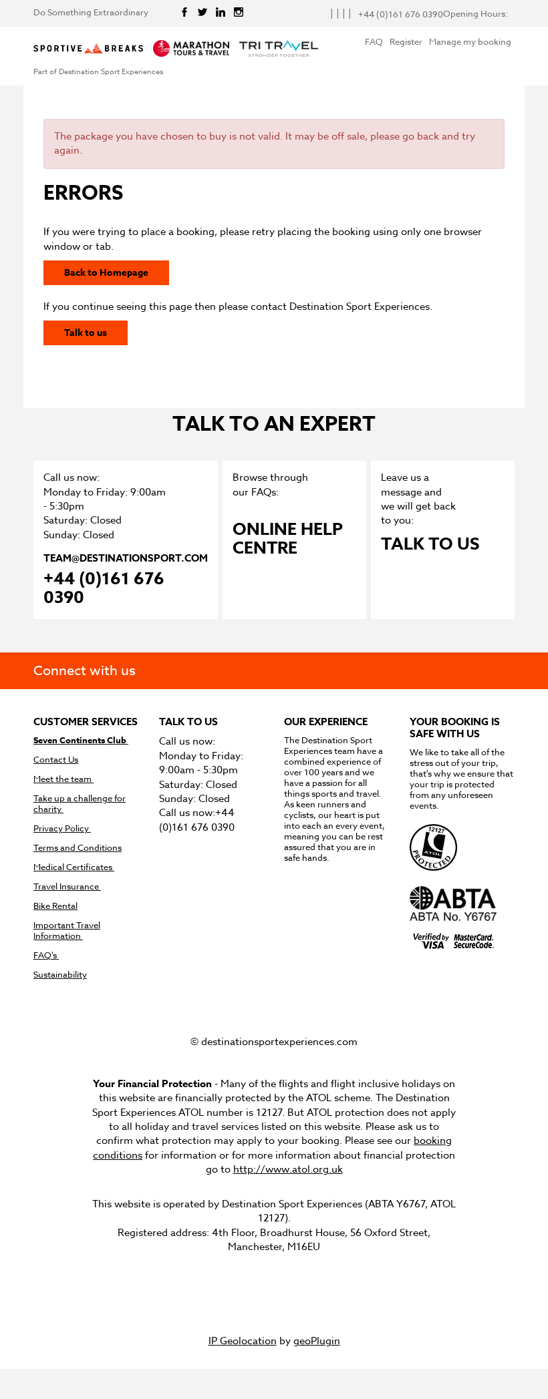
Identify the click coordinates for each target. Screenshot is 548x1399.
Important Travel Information (66, 931)
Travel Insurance (67, 886)
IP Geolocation (243, 1341)
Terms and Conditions (77, 847)
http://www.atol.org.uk (288, 1169)
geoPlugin (316, 1341)
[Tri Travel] (278, 49)
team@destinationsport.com (125, 558)
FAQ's (46, 955)
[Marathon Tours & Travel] (191, 49)
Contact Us (55, 759)
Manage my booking (470, 41)
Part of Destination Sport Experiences (98, 72)
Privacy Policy (62, 828)
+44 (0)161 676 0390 (103, 589)
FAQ (374, 41)
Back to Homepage (106, 273)
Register (406, 41)
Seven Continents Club (80, 740)
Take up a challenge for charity (79, 804)
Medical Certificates (73, 867)
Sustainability (60, 974)
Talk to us (85, 333)
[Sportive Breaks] (88, 49)
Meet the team (63, 779)
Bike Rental (55, 906)
